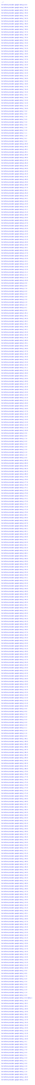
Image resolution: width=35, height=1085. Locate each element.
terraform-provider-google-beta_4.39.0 (14, 627)
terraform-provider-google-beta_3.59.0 (14, 828)
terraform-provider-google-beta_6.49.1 (14, 152)
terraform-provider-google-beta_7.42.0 (14, 18)
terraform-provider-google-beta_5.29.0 (14, 378)
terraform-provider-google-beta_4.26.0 (14, 662)
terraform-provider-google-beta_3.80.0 (14, 768)
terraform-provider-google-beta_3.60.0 (14, 826)
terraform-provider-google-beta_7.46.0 (14, 7)
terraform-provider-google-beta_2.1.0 (14, 1071)
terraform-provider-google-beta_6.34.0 (14, 201)
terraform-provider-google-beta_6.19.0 (14, 245)
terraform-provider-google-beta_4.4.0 (14, 722)
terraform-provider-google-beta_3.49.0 (14, 858)
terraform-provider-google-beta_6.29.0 (14, 217)
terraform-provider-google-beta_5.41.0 (14, 337)
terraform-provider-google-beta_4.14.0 (14, 695)
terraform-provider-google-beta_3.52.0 (14, 848)
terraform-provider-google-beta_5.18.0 (14, 408)
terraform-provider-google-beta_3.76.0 (14, 779)
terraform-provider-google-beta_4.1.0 (14, 733)
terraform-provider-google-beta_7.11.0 (14, 105)
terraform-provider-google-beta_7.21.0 (14, 75)
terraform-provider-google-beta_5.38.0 (14, 348)
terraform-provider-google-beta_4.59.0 (14, 561)
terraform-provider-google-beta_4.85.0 (14, 460)
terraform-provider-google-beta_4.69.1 (14, 515)
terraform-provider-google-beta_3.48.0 (14, 861)
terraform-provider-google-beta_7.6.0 (14, 119)
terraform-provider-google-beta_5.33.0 (14, 362)
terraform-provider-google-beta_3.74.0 (14, 785)
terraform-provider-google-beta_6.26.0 (14, 225)
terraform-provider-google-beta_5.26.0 (14, 386)
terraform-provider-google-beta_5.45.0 (14, 318)
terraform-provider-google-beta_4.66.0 (14, 526)
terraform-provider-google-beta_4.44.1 (14, 605)
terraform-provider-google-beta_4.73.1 (14, 498)
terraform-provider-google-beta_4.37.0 (14, 632)
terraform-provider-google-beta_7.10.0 (14, 108)
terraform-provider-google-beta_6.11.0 (14, 277)
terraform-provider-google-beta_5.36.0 (14, 354)
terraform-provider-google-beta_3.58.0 (14, 831)
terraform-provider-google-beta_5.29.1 (14, 376)
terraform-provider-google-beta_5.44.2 (14, 321)
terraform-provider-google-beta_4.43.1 (14, 610)
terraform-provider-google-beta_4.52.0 (14, 583)
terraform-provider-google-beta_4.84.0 (14, 463)
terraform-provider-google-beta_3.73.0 (14, 788)
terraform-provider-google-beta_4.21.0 (14, 676)
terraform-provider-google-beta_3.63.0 (14, 818)
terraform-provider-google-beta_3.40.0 (14, 883)
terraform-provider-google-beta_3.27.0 (14, 921)
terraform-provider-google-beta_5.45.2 (14, 313)
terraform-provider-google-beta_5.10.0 (14, 430)
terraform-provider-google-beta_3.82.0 (14, 763)
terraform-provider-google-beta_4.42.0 (14, 618)
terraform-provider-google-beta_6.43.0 (14, 171)
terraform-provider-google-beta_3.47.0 (14, 864)
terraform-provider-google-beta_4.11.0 (14, 703)
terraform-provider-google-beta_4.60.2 (14, 553)
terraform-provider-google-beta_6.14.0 (14, 264)
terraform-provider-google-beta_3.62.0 (14, 820)
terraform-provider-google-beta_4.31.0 (14, 648)
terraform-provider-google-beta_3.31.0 (14, 908)
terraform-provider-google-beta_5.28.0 (14, 381)
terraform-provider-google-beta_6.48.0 (14, 157)
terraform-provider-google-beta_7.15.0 (14, 92)
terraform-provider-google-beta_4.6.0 (14, 717)
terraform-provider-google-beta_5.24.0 (14, 392)
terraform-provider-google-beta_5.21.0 (14, 400)
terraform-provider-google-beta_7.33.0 (14, 43)
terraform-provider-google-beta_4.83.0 (14, 466)
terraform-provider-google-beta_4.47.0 (14, 597)
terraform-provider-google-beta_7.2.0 (14, 130)
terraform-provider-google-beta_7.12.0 (14, 103)
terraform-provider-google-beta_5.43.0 (14, 332)
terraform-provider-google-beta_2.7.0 (14, 1049)
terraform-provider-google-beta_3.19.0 (14, 943)
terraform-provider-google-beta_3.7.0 (14, 976)
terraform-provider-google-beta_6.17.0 (14, 253)
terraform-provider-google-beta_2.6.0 (14, 1052)
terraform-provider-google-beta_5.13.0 (14, 422)
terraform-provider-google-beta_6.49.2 (14, 149)
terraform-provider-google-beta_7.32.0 (14, 45)
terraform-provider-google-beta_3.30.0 (14, 910)
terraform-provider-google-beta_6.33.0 (14, 204)
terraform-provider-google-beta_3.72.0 (14, 790)
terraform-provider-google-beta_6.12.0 (14, 269)
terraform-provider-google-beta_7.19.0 (14, 81)
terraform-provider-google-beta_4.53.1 (14, 577)
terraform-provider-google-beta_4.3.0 (14, 725)
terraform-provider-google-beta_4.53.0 (14, 580)
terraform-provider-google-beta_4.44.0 (14, 607)
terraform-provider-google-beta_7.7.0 (14, 116)
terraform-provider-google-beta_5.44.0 (14, 326)
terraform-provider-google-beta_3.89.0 (14, 744)
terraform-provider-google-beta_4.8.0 (14, 711)
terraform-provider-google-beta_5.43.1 (14, 329)
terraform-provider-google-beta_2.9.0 (14, 1044)
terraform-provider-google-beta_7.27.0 (14, 59)
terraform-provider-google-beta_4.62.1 (14, 545)
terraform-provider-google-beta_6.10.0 (14, 280)
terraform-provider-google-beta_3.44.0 (14, 872)
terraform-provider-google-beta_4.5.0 (14, 719)
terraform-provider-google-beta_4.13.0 (14, 697)
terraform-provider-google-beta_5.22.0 (14, 397)
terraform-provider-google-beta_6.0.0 (14, 310)
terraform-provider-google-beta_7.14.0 (14, 97)
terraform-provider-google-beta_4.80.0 (14, 474)
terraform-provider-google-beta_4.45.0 (14, 602)
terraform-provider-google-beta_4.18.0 (14, 684)
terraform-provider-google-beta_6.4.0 (14, 296)
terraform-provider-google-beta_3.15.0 (14, 954)
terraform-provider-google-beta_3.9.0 (14, 970)
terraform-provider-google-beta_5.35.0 (14, 356)
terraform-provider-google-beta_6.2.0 (14, 302)
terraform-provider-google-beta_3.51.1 (14, 850)
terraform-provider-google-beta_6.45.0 (14, 165)
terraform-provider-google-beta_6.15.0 (14, 258)
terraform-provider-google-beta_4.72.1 (14, 504)
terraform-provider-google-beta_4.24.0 (14, 667)
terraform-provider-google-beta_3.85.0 (14, 755)
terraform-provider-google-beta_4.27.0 (14, 659)
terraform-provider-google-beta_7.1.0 (14, 135)
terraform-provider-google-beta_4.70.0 (14, 512)
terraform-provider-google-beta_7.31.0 (14, 48)
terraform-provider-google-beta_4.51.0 (14, 586)
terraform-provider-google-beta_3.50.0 (14, 856)
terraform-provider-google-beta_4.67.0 (14, 523)
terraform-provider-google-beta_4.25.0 (14, 665)
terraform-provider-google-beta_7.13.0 (14, 100)
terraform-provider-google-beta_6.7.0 (14, 288)
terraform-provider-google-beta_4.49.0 (14, 591)
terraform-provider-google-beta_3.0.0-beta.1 (16, 998)
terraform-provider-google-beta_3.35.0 (14, 897)
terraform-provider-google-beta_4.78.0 (14, 479)
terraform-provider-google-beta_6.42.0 (14, 174)
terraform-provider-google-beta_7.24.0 (14, 67)
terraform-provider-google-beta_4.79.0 (14, 476)
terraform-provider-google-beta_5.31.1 (14, 367)
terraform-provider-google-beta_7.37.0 (14, 32)
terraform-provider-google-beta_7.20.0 (14, 78)
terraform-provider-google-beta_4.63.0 (14, 542)
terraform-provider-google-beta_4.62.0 (14, 547)
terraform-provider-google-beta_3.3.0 (14, 987)
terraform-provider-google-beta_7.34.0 (14, 40)
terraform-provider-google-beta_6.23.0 (14, 234)
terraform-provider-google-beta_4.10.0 (14, 706)
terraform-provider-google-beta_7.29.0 (14, 54)
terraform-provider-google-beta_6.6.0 (14, 291)
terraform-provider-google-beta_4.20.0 (14, 678)
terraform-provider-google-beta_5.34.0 (14, 359)
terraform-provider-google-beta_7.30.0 (14, 51)
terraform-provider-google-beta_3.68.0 (14, 801)
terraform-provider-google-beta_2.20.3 (14, 1000)
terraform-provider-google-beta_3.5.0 (14, 981)
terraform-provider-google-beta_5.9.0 (14, 433)
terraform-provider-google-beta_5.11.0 (14, 427)
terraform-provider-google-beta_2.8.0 (14, 1047)
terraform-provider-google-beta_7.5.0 (14, 122)
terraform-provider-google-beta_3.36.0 (14, 894)
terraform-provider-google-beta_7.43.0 (14, 15)
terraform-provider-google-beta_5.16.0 (14, 414)
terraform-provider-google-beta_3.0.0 (14, 995)
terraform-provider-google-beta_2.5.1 (14, 1055)
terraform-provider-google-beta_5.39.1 (14, 343)
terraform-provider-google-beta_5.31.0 (14, 370)
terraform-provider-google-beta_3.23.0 (14, 932)
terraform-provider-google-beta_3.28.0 (14, 918)
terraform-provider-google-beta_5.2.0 (14, 452)
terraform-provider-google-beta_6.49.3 (14, 146)
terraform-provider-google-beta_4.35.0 (14, 637)
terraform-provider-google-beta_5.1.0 (14, 455)
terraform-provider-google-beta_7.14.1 (14, 94)
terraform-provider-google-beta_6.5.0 (14, 294)
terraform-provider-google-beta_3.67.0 (14, 804)
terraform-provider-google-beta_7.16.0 (14, 89)
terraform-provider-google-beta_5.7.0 (14, 438)
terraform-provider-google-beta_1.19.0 (14, 1079)
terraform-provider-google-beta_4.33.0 (14, 643)
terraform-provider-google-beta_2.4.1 (14, 1060)
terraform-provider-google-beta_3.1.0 (14, 992)
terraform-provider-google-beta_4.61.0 (14, 550)
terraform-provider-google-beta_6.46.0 (14, 163)
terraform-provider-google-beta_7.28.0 (14, 56)
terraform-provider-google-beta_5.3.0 (14, 449)
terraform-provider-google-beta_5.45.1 (14, 315)
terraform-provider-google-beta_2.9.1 (14, 1041)
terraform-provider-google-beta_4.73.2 (14, 496)
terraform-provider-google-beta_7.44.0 (14, 13)
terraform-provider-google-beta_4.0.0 (14, 736)
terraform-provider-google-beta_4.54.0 (14, 575)
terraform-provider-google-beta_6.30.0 (14, 215)
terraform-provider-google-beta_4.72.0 (14, 506)
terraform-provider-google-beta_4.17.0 (14, 687)
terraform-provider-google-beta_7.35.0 (14, 37)
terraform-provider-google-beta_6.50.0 (14, 144)
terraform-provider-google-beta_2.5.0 (14, 1058)
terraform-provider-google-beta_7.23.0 (14, 70)
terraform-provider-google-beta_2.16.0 (14, 1022)
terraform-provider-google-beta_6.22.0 (14, 236)
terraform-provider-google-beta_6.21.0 (14, 239)
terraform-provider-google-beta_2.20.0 (14, 1009)
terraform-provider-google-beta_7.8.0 (14, 114)
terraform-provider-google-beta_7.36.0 (14, 34)
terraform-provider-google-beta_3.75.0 (14, 782)
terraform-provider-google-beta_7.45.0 (14, 10)
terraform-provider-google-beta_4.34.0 (14, 640)
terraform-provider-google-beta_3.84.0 (14, 757)
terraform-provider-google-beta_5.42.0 (14, 335)
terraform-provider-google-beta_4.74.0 (14, 493)
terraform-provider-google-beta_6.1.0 (14, 305)
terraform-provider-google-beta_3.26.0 (14, 924)
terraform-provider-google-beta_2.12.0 (14, 1033)
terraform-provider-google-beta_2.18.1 (14, 1014)
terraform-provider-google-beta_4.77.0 (14, 482)
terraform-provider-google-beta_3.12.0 (14, 962)
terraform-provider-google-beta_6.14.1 (14, 261)
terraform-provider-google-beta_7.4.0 (14, 125)
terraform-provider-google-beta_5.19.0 (14, 406)
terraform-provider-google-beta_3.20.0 (14, 940)
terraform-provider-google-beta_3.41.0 (14, 880)
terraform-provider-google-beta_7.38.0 (14, 29)
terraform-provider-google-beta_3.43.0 (14, 875)
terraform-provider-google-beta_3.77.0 (14, 777)
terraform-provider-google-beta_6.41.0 (14, 176)
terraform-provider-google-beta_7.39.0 (14, 26)
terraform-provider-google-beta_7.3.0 (14, 127)
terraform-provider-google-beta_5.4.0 (14, 446)
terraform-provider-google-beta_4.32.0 (14, 646)
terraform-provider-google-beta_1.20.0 (14, 1077)
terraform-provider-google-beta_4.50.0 (14, 588)
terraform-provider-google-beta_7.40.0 (14, 24)
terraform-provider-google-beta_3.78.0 (14, 774)
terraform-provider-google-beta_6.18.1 (14, 247)
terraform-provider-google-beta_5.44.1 (14, 324)
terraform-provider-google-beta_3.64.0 (14, 815)
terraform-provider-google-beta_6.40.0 (14, 179)
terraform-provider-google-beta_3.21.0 (14, 938)
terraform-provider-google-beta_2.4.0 (14, 1063)
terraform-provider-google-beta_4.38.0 (14, 629)
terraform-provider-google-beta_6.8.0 (14, 285)
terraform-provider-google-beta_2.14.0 (14, 1028)
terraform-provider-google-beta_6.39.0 (14, 182)
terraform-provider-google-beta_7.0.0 (14, 141)
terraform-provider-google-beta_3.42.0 (14, 878)
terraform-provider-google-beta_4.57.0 (14, 567)
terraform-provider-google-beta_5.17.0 (14, 411)
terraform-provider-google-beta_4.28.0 (14, 657)
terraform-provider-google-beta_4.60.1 (14, 556)
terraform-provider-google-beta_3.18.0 (14, 946)
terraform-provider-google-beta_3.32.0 (14, 905)
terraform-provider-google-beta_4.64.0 (14, 536)
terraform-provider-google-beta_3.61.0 (14, 823)
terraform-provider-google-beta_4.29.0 (14, 654)
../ (2, 2)
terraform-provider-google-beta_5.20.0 (14, 403)
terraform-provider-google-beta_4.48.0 (14, 594)
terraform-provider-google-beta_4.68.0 (14, 520)
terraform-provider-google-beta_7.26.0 (14, 62)
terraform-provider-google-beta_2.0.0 (14, 1074)
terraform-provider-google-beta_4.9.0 (14, 708)
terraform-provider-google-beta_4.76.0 (14, 485)
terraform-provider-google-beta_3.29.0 (14, 916)
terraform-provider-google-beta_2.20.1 (14, 1006)
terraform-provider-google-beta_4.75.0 (14, 490)
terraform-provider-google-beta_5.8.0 (14, 436)
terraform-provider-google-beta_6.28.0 (14, 220)
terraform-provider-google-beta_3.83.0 (14, 760)
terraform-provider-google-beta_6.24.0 (14, 231)
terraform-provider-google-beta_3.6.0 (14, 979)
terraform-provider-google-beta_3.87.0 (14, 749)
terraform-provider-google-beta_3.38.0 (14, 888)
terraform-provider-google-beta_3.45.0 (14, 869)
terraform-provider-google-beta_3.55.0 (14, 839)
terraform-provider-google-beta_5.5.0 (14, 444)
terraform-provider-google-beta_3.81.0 (14, 766)
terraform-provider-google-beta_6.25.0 (14, 228)
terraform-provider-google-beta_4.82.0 (14, 468)
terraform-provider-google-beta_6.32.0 (14, 206)
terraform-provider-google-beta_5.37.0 (14, 351)
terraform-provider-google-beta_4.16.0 (14, 689)
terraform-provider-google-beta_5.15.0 (14, 416)
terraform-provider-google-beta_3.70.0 (14, 796)
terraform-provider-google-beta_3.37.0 (14, 891)
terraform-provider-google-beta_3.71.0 (14, 793)
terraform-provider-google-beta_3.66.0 (14, 809)
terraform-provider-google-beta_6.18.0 (14, 250)
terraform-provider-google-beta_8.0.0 (14, 4)
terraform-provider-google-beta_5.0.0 (14, 457)
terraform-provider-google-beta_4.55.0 (14, 572)
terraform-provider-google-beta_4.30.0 (14, 651)
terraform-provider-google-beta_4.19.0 (14, 681)
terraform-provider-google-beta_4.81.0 (14, 471)
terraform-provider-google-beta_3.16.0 (14, 951)
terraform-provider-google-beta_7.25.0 (14, 64)
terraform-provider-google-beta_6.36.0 (14, 193)
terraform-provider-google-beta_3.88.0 (14, 747)
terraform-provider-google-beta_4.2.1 (14, 727)
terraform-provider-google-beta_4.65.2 (14, 528)
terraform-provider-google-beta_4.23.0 (14, 670)
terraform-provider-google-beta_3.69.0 (14, 798)
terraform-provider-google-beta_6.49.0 (14, 155)
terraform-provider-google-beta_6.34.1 (14, 198)
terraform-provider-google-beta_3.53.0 (14, 845)
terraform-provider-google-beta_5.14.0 (14, 419)
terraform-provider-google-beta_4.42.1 (14, 616)
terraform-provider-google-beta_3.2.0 (14, 989)
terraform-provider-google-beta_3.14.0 (14, 957)
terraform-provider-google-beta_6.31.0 (14, 212)
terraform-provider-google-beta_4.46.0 (14, 599)
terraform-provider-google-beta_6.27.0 (14, 223)
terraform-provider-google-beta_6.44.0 (14, 168)
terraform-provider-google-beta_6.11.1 (14, 275)
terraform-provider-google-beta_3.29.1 (14, 913)
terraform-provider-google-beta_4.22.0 (14, 673)
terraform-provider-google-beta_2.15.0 (14, 1025)
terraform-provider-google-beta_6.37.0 (14, 187)
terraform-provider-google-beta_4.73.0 (14, 501)
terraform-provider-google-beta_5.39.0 (14, 346)
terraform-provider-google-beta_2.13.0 (14, 1030)
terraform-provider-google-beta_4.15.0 (14, 692)
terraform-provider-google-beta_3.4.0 (14, 984)
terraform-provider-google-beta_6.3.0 (14, 299)
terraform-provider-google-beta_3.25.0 (14, 927)
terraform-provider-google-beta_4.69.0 (14, 517)
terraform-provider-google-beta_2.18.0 (14, 1017)
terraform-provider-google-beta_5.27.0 (14, 384)
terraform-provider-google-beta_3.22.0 (14, 935)
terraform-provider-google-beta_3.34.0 (14, 899)
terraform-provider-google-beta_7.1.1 (14, 133)
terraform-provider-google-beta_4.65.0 (14, 534)
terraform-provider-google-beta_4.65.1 (14, 531)
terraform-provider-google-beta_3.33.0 (14, 902)
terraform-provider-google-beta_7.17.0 (14, 86)
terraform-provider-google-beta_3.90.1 (14, 738)
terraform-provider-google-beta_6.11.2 (14, 272)
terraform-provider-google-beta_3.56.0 (14, 837)
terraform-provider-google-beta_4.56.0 (14, 569)
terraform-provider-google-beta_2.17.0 (14, 1019)
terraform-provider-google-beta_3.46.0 (14, 867)
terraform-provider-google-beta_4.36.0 (14, 635)
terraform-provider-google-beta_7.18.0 (14, 84)
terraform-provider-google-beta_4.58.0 (14, 564)
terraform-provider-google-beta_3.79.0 (14, 771)
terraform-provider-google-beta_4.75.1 (14, 487)
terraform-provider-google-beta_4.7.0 (14, 714)
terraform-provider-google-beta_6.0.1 (14, 307)
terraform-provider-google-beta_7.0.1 (14, 138)
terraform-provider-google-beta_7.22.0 (14, 73)
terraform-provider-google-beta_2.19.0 (14, 1011)
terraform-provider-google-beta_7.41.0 (14, 21)
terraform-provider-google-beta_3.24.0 (14, 929)
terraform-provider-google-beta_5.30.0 (14, 373)
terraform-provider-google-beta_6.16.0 (14, 255)
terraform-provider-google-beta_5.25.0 (14, 389)
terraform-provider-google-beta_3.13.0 (14, 959)
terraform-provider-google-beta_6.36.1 (14, 190)
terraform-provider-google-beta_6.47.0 (14, 160)
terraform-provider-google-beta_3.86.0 (14, 752)
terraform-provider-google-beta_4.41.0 (14, 621)
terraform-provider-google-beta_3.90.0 (14, 741)
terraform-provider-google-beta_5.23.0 (14, 395)
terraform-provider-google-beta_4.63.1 (14, 539)
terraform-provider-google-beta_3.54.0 (14, 842)
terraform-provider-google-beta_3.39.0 (14, 886)
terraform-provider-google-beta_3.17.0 (14, 948)
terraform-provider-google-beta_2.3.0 (14, 1066)
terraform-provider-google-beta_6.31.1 (14, 209)
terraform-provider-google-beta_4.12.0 (14, 700)
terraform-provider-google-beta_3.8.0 (14, 973)
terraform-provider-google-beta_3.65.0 (14, 812)
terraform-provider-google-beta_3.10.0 (14, 968)
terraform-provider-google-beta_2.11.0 (14, 1036)
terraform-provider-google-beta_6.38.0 (14, 185)
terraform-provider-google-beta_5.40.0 (14, 340)
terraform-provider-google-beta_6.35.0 (14, 195)
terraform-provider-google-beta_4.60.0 (14, 558)
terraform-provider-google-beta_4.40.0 (14, 624)
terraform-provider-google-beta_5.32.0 (14, 365)
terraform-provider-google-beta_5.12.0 (14, 425)
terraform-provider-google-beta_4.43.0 (14, 613)
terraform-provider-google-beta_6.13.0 (14, 266)
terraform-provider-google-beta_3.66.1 (14, 807)
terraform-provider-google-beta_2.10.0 (14, 1039)
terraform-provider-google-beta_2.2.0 (14, 1069)
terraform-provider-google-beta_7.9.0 (14, 111)
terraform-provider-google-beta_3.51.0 (14, 853)
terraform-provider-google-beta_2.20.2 (14, 1003)
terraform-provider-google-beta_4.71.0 (14, 509)
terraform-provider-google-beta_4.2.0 (14, 730)
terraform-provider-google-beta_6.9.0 (14, 283)
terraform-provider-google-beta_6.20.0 (14, 242)
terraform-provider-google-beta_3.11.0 (14, 965)
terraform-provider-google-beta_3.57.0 (14, 834)
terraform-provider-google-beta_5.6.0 (14, 441)
